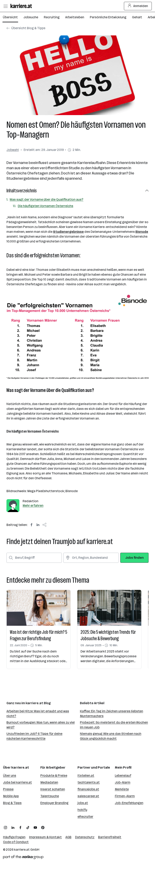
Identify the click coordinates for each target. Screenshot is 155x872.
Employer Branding (54, 803)
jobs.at (83, 803)
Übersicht (10, 17)
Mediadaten (49, 782)
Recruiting (52, 17)
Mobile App (11, 796)
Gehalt (137, 17)
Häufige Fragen (14, 837)
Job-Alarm (122, 782)
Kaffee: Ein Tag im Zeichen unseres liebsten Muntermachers (111, 713)
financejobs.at (88, 789)
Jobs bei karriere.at (17, 782)
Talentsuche (49, 796)
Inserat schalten (52, 789)
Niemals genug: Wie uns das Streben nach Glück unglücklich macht (110, 736)
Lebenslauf (123, 775)
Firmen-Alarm (125, 796)
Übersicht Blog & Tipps (28, 28)
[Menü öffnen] (5, 6)
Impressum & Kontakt (45, 837)
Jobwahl (12, 150)
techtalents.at (89, 782)
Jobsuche (30, 17)
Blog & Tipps (12, 803)
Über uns (9, 775)
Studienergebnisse (68, 232)
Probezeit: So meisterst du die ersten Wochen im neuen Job (114, 724)
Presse (8, 789)
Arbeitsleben (74, 17)
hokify (82, 810)
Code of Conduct (16, 842)
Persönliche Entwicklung (108, 17)
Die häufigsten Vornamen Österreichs (45, 206)
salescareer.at (88, 796)
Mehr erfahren (33, 505)
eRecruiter (85, 816)
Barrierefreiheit (109, 837)
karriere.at (22, 849)
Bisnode (141, 232)
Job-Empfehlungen (129, 803)
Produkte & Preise (53, 775)
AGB (68, 837)
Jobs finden (134, 558)
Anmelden (140, 6)
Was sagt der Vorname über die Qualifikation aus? (46, 199)
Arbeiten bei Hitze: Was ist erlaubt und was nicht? (37, 713)
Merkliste (122, 789)
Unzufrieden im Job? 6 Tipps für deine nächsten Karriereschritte (34, 736)
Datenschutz (84, 837)
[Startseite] (22, 6)
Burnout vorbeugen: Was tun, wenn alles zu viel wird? (40, 724)
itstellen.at (86, 775)
